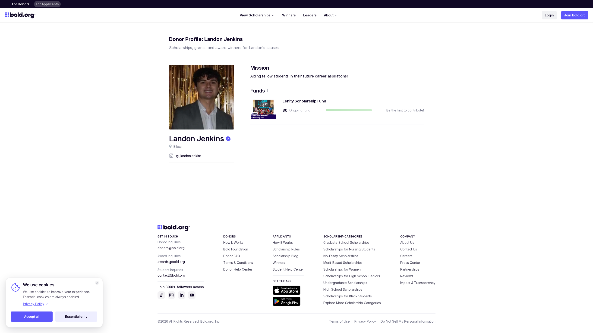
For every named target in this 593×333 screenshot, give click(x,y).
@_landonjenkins (189, 156)
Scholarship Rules (286, 249)
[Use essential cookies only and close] (97, 283)
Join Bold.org (575, 15)
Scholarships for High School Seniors (351, 276)
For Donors (20, 4)
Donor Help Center (237, 269)
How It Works (233, 242)
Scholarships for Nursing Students (349, 249)
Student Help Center (288, 269)
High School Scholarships (342, 289)
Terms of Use (339, 321)
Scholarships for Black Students (347, 296)
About (329, 15)
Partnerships (409, 269)
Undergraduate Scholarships (345, 283)
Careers (406, 256)
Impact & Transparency (417, 283)
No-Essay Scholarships (340, 256)
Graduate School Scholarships (346, 242)
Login (549, 15)
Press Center (410, 263)
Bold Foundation (235, 249)
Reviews (406, 276)
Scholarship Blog (285, 256)
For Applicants (47, 4)
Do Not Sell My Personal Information (408, 321)
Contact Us (408, 249)
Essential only (76, 316)
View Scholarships (255, 15)
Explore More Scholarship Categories (352, 303)
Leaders (310, 15)
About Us (407, 242)
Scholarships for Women (342, 269)
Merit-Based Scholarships (343, 263)
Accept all (32, 316)
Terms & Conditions (238, 263)
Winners (289, 15)
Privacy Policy (365, 321)
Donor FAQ (231, 256)
